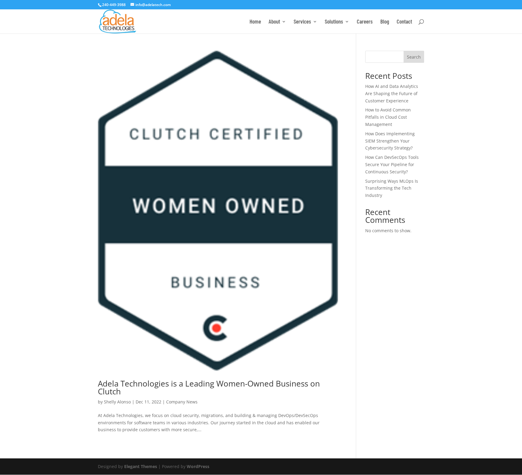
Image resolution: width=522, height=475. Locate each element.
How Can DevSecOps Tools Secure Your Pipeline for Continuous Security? (392, 164)
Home (255, 22)
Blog (384, 22)
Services (302, 22)
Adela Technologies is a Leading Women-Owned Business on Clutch (209, 387)
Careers (365, 22)
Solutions (334, 22)
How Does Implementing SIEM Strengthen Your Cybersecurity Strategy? (390, 141)
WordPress (198, 466)
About (274, 22)
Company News (182, 402)
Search (414, 57)
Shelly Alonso (117, 402)
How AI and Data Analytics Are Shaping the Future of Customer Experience (391, 93)
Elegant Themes (140, 466)
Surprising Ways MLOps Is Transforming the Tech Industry (391, 188)
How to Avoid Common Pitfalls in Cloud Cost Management (388, 117)
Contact (404, 22)
